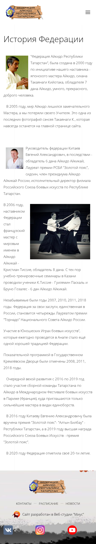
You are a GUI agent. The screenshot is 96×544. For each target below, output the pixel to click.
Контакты (23, 503)
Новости (73, 503)
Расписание (48, 503)
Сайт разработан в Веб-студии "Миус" (53, 514)
